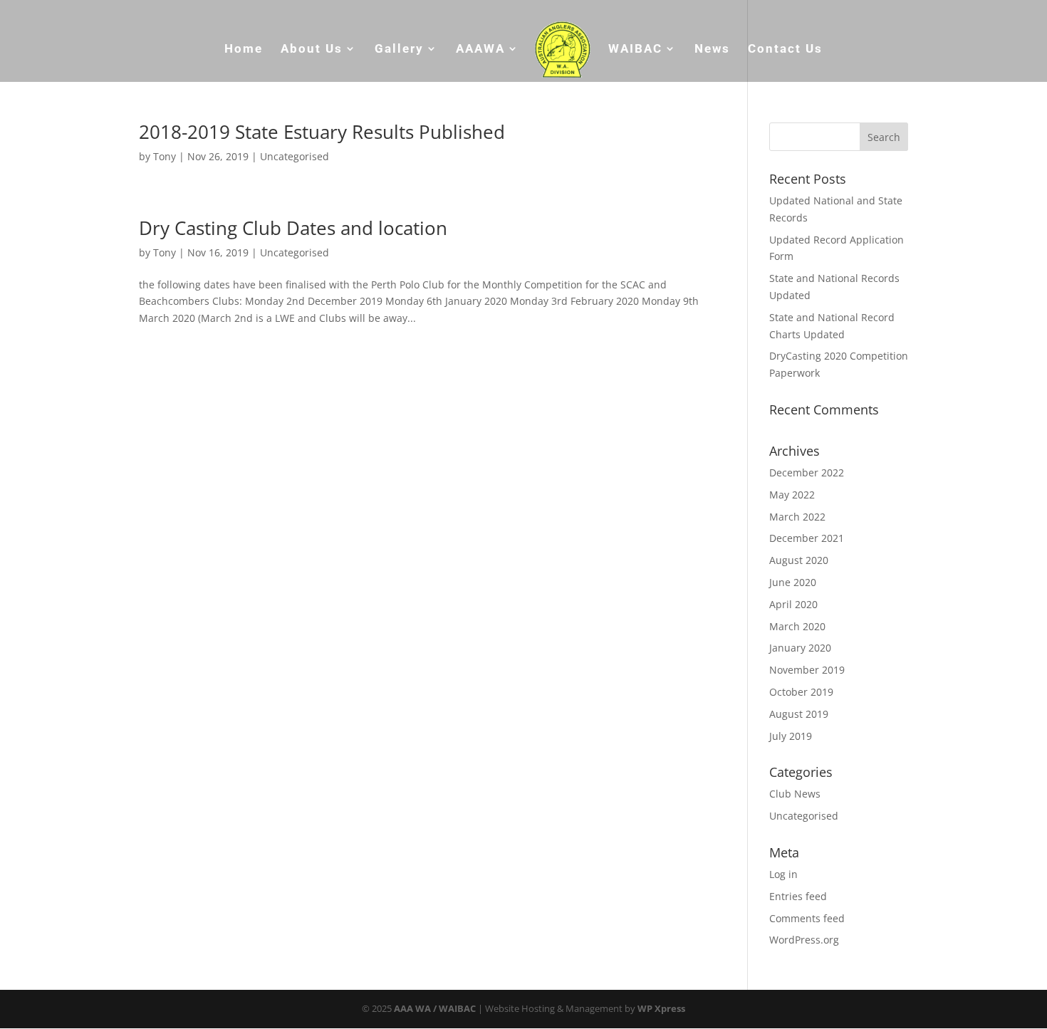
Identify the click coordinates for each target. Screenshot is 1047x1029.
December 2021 (806, 538)
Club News (795, 793)
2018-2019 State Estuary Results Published (322, 132)
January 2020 (800, 647)
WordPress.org (804, 939)
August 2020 (798, 560)
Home (243, 49)
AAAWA (480, 49)
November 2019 (807, 670)
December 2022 (806, 472)
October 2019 (801, 692)
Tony (164, 156)
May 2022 (792, 494)
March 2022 (797, 516)
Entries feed (798, 896)
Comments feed (807, 918)
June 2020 (792, 582)
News (712, 49)
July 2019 (790, 736)
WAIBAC (635, 49)
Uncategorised (294, 156)
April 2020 (793, 604)
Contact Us (785, 49)
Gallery (399, 49)
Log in (783, 874)
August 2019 (798, 714)
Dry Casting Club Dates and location (293, 228)
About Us (312, 49)
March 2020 (797, 626)
